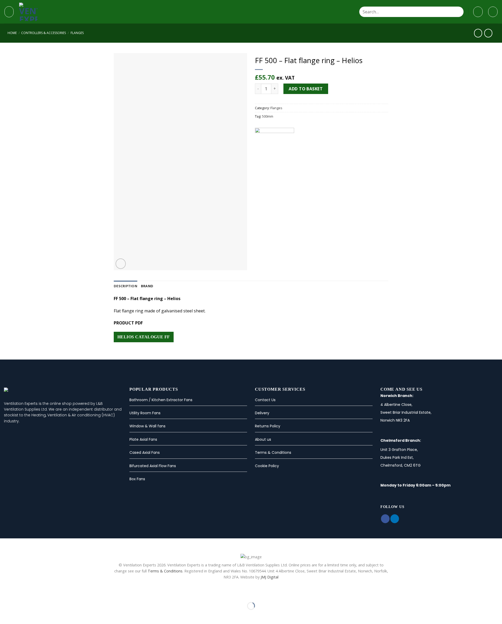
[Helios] (274, 147)
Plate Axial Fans (143, 439)
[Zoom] (121, 263)
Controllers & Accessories (43, 33)
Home (12, 33)
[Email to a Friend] (271, 170)
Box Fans (137, 479)
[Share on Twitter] (265, 170)
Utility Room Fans (145, 413)
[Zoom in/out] (20, 593)
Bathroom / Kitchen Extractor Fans (160, 399)
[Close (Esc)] (5, 593)
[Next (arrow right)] (20, 615)
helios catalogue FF (143, 337)
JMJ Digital (269, 577)
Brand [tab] (147, 286)
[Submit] (458, 11)
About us (263, 439)
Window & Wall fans (147, 426)
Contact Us (265, 399)
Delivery (262, 413)
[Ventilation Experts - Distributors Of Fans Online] (53, 12)
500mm (267, 116)
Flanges (77, 33)
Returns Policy (267, 426)
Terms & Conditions (273, 452)
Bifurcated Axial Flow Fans (152, 465)
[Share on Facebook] (258, 170)
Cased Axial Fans (144, 452)
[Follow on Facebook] (385, 518)
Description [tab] (125, 286)
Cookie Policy (267, 465)
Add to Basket (306, 89)
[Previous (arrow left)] (5, 615)
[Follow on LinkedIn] (394, 518)
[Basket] (493, 12)
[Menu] (9, 11)
